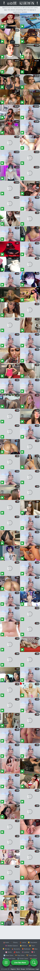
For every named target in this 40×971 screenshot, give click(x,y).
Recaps (23, 969)
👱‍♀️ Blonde (6, 949)
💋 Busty (17, 952)
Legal (37, 969)
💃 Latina (23, 942)
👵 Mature (23, 946)
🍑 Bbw (34, 949)
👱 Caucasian (32, 942)
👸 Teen (32, 946)
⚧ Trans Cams (31, 955)
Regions (13, 969)
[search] (34, 962)
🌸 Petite (8, 952)
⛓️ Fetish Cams (22, 958)
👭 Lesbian (25, 952)
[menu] (6, 962)
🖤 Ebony (14, 942)
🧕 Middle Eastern (11, 946)
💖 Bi (33, 952)
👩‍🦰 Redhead (26, 949)
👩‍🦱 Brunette (16, 949)
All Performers (30, 969)
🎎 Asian (6, 942)
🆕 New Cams (8, 955)
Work (18, 969)
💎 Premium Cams (9, 958)
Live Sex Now (20, 962)
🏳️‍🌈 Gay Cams (19, 955)
